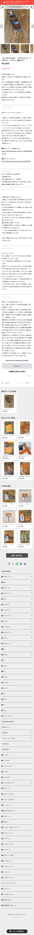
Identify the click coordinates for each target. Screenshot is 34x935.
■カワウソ (4, 677)
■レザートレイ (5, 805)
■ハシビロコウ (5, 610)
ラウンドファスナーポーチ (8, 883)
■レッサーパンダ (6, 716)
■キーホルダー (6, 760)
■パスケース (5, 788)
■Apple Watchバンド (8, 810)
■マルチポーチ (5, 849)
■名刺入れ (4, 822)
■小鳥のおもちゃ (6, 900)
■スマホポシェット (6, 861)
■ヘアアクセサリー (7, 766)
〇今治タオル (5, 744)
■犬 (2, 660)
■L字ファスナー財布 (7, 855)
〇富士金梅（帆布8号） (8, 721)
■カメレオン (5, 682)
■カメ (3, 671)
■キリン (3, 710)
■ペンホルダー (6, 777)
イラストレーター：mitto (8, 738)
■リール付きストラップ (8, 783)
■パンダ (4, 666)
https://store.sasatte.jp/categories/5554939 (16, 161)
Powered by (15, 917)
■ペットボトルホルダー (8, 799)
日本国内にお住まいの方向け (17, 371)
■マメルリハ (5, 638)
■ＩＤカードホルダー (7, 794)
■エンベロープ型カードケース (10, 827)
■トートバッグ (5, 872)
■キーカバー (5, 755)
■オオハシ (4, 654)
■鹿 (2, 649)
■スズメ (3, 599)
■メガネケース (5, 816)
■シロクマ (4, 688)
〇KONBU (4, 732)
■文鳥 (3, 582)
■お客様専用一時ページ (8, 905)
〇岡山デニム (5, 727)
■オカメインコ (5, 588)
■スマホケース (5, 889)
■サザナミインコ (6, 643)
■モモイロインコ (6, 632)
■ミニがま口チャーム (7, 894)
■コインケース (5, 838)
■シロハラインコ (6, 615)
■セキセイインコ (6, 576)
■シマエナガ (5, 604)
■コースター (5, 771)
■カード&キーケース (7, 844)
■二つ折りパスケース (7, 877)
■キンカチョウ (5, 627)
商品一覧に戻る (17, 555)
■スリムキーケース (7, 833)
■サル (3, 693)
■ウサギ (4, 699)
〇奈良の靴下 (5, 749)
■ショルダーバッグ (6, 866)
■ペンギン (4, 621)
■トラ (3, 705)
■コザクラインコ (6, 593)
